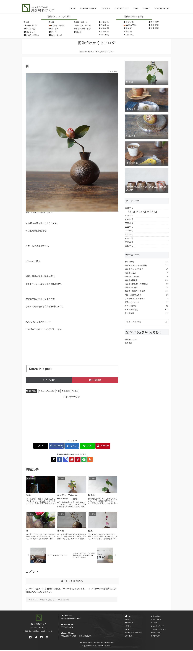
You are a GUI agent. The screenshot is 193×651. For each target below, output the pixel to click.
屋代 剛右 (155, 22)
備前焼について (131, 339)
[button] (166, 322)
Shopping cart (163, 8)
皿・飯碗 (54, 29)
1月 (155, 212)
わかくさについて (121, 8)
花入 (76, 391)
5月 (140, 212)
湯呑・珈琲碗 (58, 25)
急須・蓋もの (56, 35)
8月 (129, 212)
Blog (136, 8)
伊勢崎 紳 (105, 25)
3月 (148, 212)
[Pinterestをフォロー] (77, 459)
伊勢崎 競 (105, 31)
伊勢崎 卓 (105, 22)
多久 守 (129, 28)
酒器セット (30, 32)
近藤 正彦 (130, 22)
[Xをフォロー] (53, 459)
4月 (144, 212)
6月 (137, 212)
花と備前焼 (32, 391)
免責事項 (128, 343)
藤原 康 (129, 31)
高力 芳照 (132, 25)
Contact (146, 8)
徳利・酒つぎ (31, 25)
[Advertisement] (72, 416)
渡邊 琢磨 (155, 28)
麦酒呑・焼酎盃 (32, 35)
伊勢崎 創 (105, 28)
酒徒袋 (78, 32)
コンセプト (105, 8)
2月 (151, 212)
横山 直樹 (155, 25)
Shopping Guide (87, 8)
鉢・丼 (53, 32)
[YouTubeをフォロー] (71, 459)
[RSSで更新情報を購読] (90, 459)
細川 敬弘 (130, 35)
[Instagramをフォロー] (65, 459)
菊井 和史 (105, 35)
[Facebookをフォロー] (59, 459)
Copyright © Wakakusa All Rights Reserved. (96, 646)
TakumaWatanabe (47, 391)
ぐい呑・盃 (30, 29)
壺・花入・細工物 (83, 25)
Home (72, 8)
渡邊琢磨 (67, 391)
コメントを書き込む (72, 580)
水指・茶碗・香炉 (83, 29)
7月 (133, 212)
